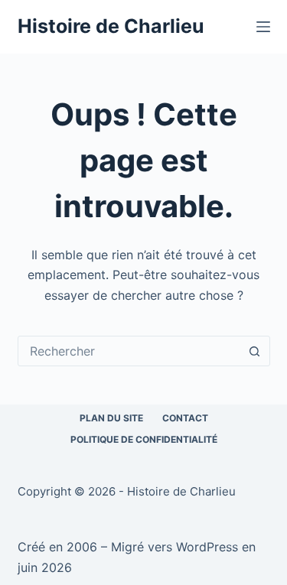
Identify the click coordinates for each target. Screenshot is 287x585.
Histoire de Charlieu (111, 26)
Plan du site (111, 418)
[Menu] (263, 27)
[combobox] (129, 351)
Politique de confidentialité (143, 439)
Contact (185, 418)
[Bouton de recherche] (254, 351)
